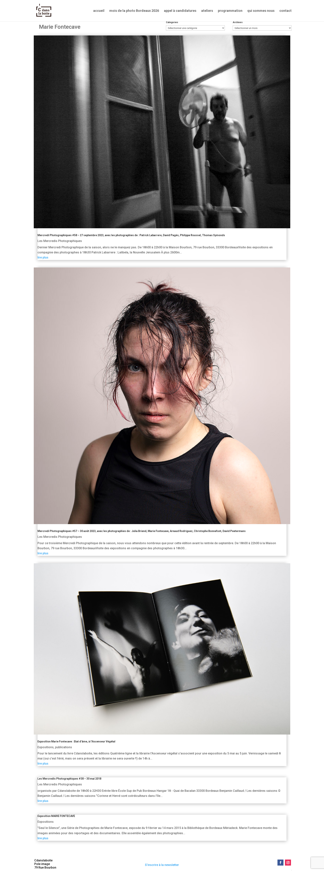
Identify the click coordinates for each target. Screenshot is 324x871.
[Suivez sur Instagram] (288, 863)
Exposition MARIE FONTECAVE (56, 816)
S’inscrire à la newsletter (162, 865)
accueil (98, 11)
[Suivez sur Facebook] (281, 863)
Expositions (46, 747)
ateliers (207, 11)
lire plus (43, 257)
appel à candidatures (180, 11)
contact (285, 11)
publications (63, 747)
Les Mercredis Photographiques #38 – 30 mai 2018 (69, 778)
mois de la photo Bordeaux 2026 (134, 11)
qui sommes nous (260, 11)
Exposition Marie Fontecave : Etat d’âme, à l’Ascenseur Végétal (76, 741)
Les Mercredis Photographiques (60, 241)
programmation (230, 11)
